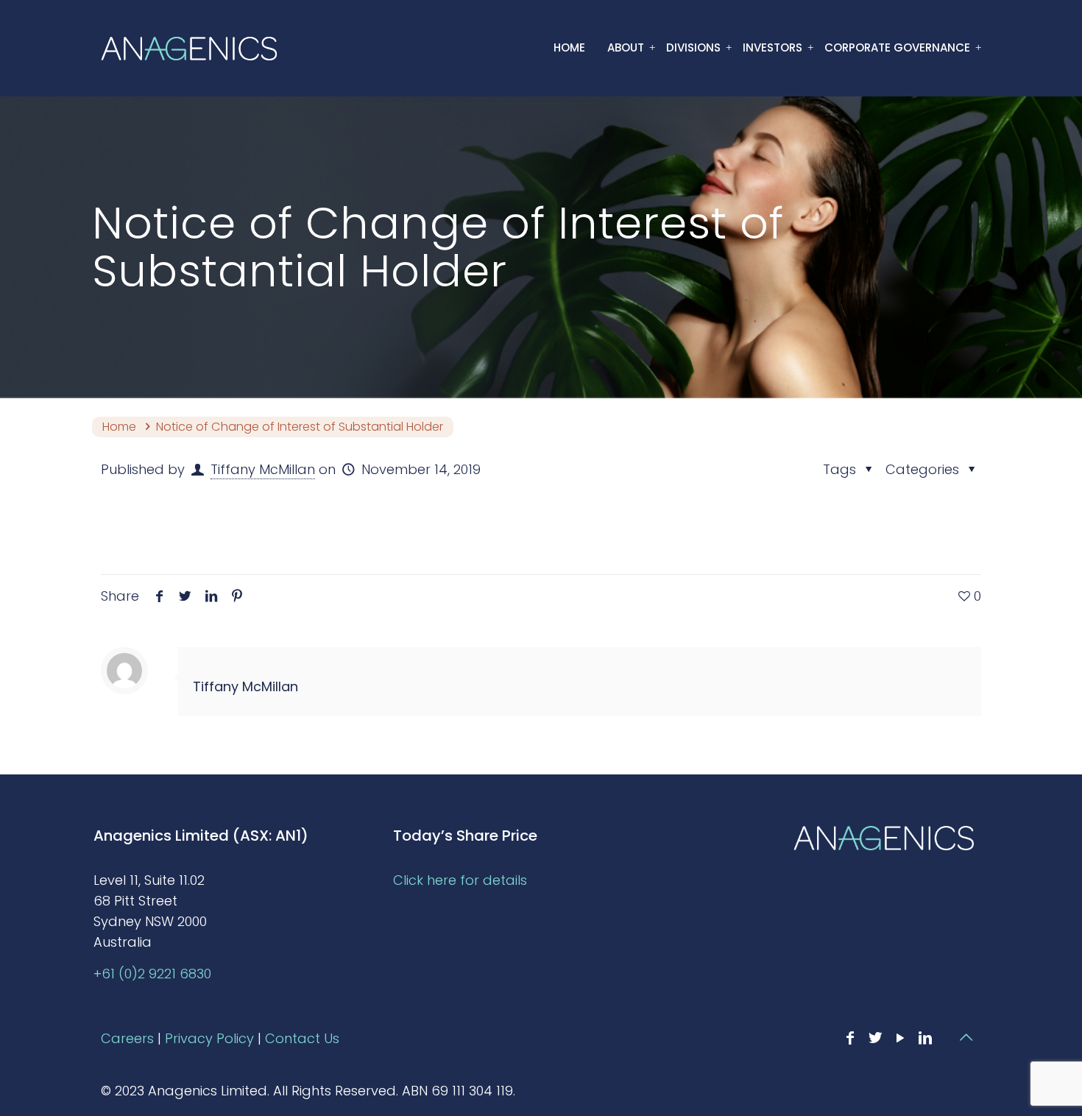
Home (119, 426)
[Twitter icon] (875, 1038)
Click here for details (460, 880)
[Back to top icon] (965, 1037)
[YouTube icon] (900, 1038)
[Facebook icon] (850, 1038)
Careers (127, 1038)
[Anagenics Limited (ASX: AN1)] (189, 48)
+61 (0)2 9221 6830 (152, 973)
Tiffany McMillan (263, 469)
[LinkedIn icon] (925, 1038)
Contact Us (302, 1038)
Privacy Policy (209, 1038)
